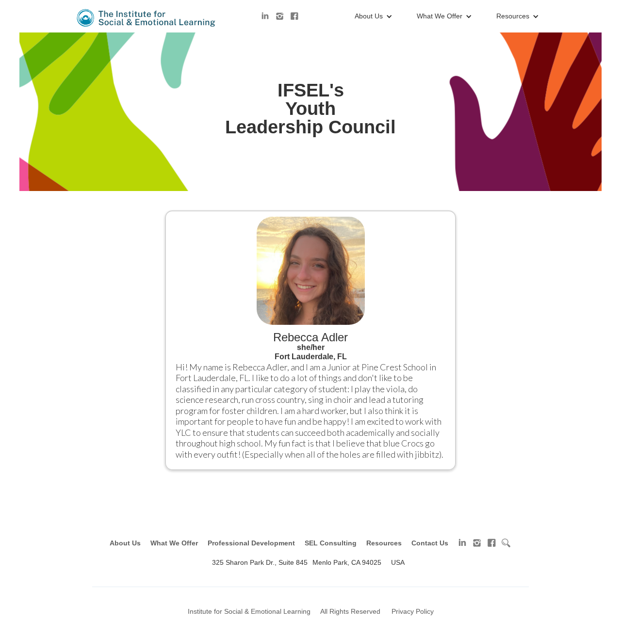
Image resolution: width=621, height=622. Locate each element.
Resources (384, 543)
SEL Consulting (331, 543)
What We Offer (174, 543)
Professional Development (251, 543)
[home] (147, 17)
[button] (371, 16)
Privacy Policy (413, 611)
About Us (125, 543)
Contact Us (429, 543)
